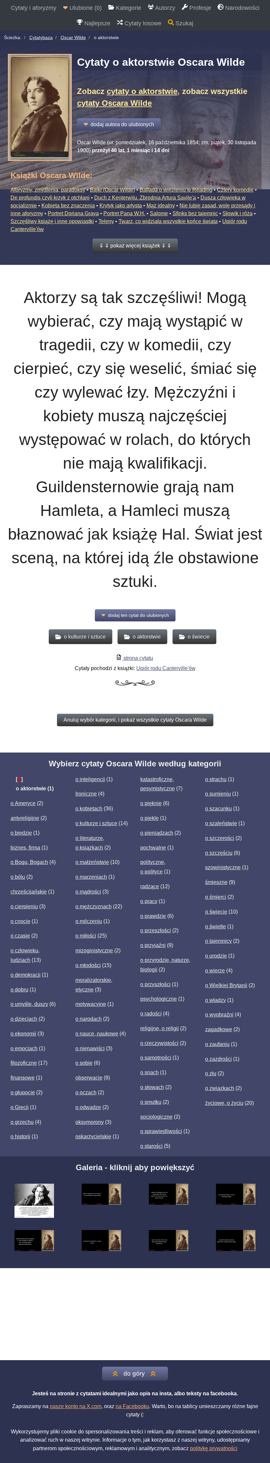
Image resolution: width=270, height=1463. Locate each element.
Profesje (199, 8)
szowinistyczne (223, 867)
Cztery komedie (235, 190)
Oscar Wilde (73, 37)
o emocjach (24, 1048)
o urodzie (216, 956)
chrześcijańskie (29, 891)
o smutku (150, 1102)
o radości (151, 1013)
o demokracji (25, 975)
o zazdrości (218, 1059)
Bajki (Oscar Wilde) (112, 190)
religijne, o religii (159, 1028)
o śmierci (215, 897)
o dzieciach (24, 1019)
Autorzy (164, 8)
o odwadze (88, 1107)
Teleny (106, 221)
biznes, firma (25, 847)
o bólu (18, 877)
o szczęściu (218, 853)
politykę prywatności (213, 1448)
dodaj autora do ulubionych (119, 124)
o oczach (85, 1092)
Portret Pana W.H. (124, 213)
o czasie (20, 936)
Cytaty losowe (142, 23)
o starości (151, 1146)
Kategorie (127, 8)
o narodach (88, 1019)
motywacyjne (90, 1004)
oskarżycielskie (93, 1136)
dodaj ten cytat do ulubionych (135, 615)
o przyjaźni (153, 945)
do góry (134, 1373)
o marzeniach (91, 877)
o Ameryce (23, 803)
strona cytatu (137, 658)
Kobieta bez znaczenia (68, 205)
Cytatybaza (41, 37)
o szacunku (218, 808)
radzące (149, 886)
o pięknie (151, 803)
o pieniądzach (156, 833)
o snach (149, 1072)
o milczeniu (88, 921)
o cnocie (20, 921)
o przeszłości (155, 930)
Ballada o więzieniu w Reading (176, 190)
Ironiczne (86, 794)
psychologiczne (158, 999)
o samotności (155, 1057)
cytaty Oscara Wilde (114, 103)
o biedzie (21, 833)
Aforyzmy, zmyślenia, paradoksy (48, 190)
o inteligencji (90, 779)
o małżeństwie (92, 862)
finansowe (23, 1077)
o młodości (88, 965)
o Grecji (20, 1107)
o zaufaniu (217, 1044)
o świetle (215, 926)
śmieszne (216, 882)
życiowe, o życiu (224, 1103)
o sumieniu (218, 794)
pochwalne (153, 847)
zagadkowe (218, 1029)
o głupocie (23, 1092)
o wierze (215, 970)
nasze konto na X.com (75, 1406)
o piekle (149, 818)
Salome (159, 213)
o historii (20, 1136)
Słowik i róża (238, 213)
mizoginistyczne (94, 950)
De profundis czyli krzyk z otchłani (50, 197)
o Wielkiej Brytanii (226, 985)
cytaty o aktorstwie (142, 91)
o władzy (215, 1000)
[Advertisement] (135, 1314)
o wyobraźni (219, 1014)
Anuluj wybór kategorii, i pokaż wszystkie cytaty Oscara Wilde (135, 720)
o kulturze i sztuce (96, 823)
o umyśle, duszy (29, 1004)
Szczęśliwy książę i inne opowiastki (52, 221)
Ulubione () (82, 8)
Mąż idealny (161, 205)
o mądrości (88, 891)
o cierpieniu (24, 906)
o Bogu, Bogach (29, 862)
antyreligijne (25, 818)
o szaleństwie (221, 823)
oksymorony (89, 1122)
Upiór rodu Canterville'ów (166, 668)
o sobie (84, 1063)
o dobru (19, 989)
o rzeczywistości (159, 1043)
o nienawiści (90, 1048)
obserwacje (88, 1077)
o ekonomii (23, 1033)
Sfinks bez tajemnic (195, 213)
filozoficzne (24, 1063)
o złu (210, 1073)
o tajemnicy (218, 941)
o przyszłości (155, 984)
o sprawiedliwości (161, 1131)
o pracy (148, 901)
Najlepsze (96, 23)
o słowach (152, 1087)
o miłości (85, 936)
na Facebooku (132, 1406)
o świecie (216, 912)
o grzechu (22, 1122)
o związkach (219, 1088)
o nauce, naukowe (96, 1033)
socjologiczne (156, 1117)
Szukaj (183, 23)
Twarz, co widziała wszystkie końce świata (168, 221)
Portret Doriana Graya (73, 213)
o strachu (216, 779)
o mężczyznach (93, 906)
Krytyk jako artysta (120, 205)
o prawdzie (153, 916)
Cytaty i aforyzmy (33, 8)
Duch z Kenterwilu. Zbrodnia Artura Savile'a (145, 197)
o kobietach (88, 808)
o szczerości (219, 838)
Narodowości (241, 8)
